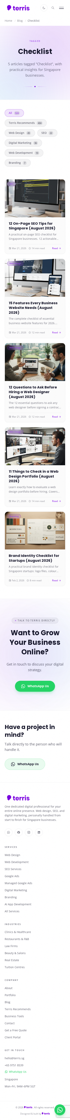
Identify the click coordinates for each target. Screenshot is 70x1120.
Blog (20, 20)
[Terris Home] (18, 8)
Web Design (19, 133)
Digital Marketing (23, 143)
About (8, 988)
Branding (17, 163)
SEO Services (13, 869)
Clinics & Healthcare (18, 932)
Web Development (23, 153)
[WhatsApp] (8, 832)
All (14, 113)
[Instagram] (29, 832)
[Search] (53, 8)
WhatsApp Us (38, 686)
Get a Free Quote (16, 1030)
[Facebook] (19, 832)
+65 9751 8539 (14, 1065)
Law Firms (11, 946)
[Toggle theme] (43, 7)
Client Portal (13, 1037)
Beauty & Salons (15, 953)
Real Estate (12, 960)
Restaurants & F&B (17, 939)
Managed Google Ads (18, 883)
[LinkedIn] (39, 832)
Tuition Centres (15, 967)
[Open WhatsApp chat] (59, 1109)
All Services (12, 911)
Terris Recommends (25, 123)
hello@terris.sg (14, 1058)
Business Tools (14, 1016)
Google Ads (12, 876)
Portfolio (10, 995)
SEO (46, 133)
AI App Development (18, 904)
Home (8, 20)
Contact (10, 1023)
